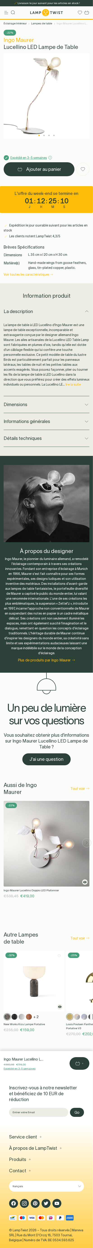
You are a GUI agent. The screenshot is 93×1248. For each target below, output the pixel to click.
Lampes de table (41, 23)
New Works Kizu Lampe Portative (24, 1024)
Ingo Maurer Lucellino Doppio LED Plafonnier (31, 890)
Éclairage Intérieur (15, 23)
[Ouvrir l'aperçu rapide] (85, 882)
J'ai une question (46, 759)
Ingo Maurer (19, 40)
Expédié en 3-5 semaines (19, 1068)
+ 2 (36, 1017)
